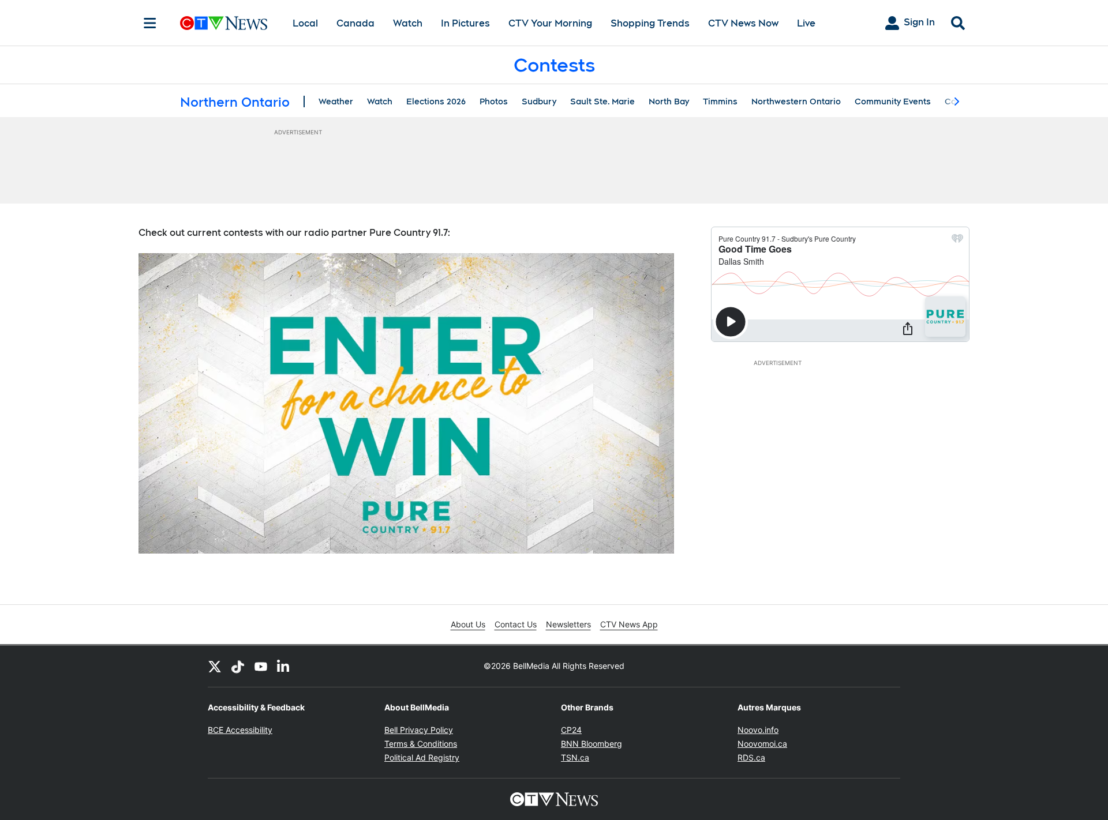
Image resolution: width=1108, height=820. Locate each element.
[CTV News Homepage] (223, 23)
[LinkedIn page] (284, 666)
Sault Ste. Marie (602, 101)
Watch (407, 23)
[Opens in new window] (406, 403)
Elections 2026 (436, 101)
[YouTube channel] (261, 666)
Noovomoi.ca (762, 743)
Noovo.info (758, 730)
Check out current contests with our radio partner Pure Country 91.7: (294, 232)
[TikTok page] (238, 666)
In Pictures (465, 23)
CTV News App (629, 624)
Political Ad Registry (421, 757)
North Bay (669, 101)
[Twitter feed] (215, 666)
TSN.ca (575, 757)
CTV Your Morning (550, 23)
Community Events (893, 101)
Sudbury (539, 101)
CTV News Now (743, 23)
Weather (336, 101)
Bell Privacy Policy (418, 730)
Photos (494, 101)
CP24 (571, 730)
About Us (468, 624)
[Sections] (150, 23)
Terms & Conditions (420, 743)
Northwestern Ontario (796, 101)
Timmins (720, 101)
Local (305, 23)
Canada (355, 23)
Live (806, 23)
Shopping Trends (650, 23)
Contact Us (516, 624)
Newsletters (568, 624)
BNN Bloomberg (591, 743)
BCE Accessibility (240, 730)
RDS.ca (751, 757)
